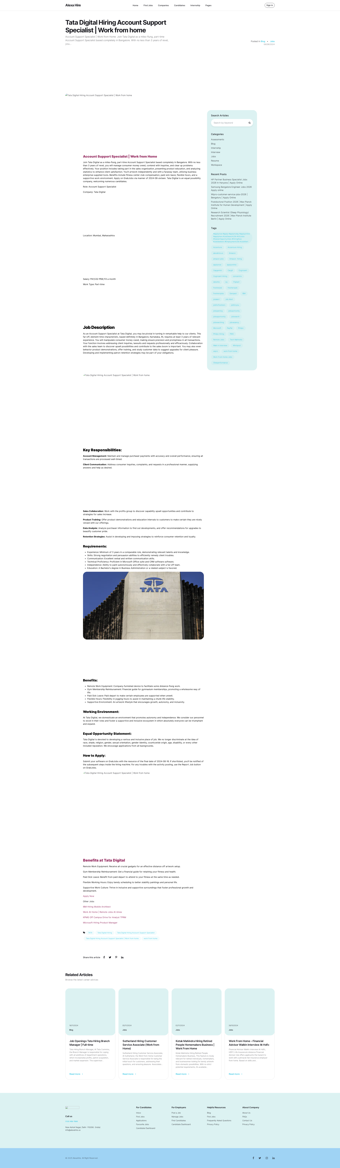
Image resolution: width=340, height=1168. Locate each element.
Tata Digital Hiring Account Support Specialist (136, 933)
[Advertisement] (170, 65)
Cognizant (243, 270)
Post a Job (176, 1113)
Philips (240, 328)
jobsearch (235, 316)
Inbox (138, 1113)
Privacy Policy (213, 1124)
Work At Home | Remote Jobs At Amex (102, 912)
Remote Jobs (218, 340)
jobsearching (218, 322)
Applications (141, 1120)
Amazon (232, 253)
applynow (217, 265)
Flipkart (236, 282)
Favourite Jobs (142, 1124)
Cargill (230, 270)
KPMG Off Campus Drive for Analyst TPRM (104, 917)
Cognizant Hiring (220, 276)
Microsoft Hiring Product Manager (100, 922)
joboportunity (234, 311)
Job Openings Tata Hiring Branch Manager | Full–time (89, 1042)
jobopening (218, 311)
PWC (232, 334)
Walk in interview (220, 345)
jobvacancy (234, 322)
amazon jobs (218, 259)
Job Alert (229, 299)
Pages (208, 5)
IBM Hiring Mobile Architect (97, 906)
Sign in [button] (269, 5)
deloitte (216, 282)
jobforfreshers (219, 305)
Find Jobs (148, 5)
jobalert (216, 299)
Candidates (179, 5)
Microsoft (217, 328)
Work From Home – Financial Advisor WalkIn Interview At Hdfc (249, 1042)
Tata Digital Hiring (104, 933)
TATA (90, 933)
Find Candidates (179, 1120)
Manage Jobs (177, 1116)
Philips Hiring (218, 334)
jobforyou (235, 305)
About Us (246, 1113)
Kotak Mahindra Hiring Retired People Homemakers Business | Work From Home (195, 1044)
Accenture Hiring (235, 247)
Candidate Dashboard (145, 1128)
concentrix (237, 276)
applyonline (231, 265)
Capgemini (217, 270)
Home (135, 5)
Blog (263, 41)
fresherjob (217, 288)
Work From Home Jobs (222, 357)
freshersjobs (218, 293)
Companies (163, 5)
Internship (195, 5)
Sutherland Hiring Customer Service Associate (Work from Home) (141, 1044)
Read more (75, 1074)
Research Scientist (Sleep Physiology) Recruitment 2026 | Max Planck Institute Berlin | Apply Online (231, 215)
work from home (150, 938)
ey (227, 282)
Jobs (272, 41)
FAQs (244, 1116)
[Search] (249, 122)
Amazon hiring (236, 259)
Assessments (217, 139)
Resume (215, 160)
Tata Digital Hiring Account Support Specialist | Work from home (112, 938)
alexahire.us (218, 253)
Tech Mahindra (236, 340)
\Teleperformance (220, 363)
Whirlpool (237, 345)
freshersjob (232, 288)
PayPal (229, 328)
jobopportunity (219, 316)
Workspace (216, 165)
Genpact (233, 293)
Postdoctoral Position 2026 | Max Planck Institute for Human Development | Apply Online (231, 204)
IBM (244, 293)
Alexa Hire (73, 5)
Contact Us (247, 1120)
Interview (215, 152)
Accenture (217, 247)
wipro (215, 351)
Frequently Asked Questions (219, 1120)
